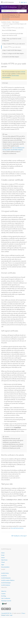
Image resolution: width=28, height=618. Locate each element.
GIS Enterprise (8, 2)
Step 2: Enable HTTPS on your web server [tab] (14, 43)
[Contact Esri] (10, 609)
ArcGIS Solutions (5, 585)
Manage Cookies (5, 615)
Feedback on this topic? (20, 536)
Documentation (5, 567)
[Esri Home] (4, 604)
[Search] (20, 2)
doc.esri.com (5, 19)
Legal (11, 615)
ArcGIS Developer (6, 582)
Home (2, 553)
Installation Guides (6, 22)
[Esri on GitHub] (7, 609)
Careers (3, 593)
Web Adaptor (15, 22)
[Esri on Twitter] (2, 609)
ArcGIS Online (5, 573)
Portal (2, 555)
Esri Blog (3, 596)
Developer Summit (6, 600)
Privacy (23, 613)
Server (3, 557)
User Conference (5, 598)
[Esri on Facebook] (5, 609)
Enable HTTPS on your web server (12, 47)
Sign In (25, 2)
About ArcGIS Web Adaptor (9, 30)
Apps (2, 564)
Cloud (3, 562)
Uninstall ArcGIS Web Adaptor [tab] (11, 56)
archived (22, 71)
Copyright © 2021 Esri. (6, 613)
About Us (3, 591)
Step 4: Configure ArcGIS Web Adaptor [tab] (13, 53)
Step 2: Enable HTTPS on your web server (13, 27)
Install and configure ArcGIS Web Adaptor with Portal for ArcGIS (13, 24)
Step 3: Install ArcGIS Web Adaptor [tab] (12, 50)
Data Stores (4, 560)
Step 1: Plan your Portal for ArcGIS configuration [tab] (11, 39)
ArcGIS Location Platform (7, 580)
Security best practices (17, 528)
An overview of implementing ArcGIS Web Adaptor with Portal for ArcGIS (12, 34)
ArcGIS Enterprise (5, 578)
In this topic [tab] (5, 83)
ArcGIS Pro (4, 575)
